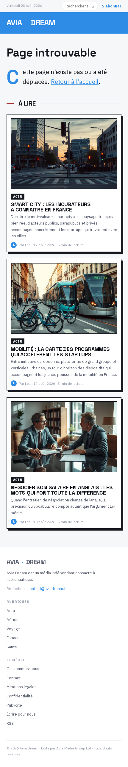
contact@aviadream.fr (47, 588)
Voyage (13, 628)
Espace (13, 637)
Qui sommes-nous (23, 668)
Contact (14, 677)
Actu (11, 610)
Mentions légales (22, 686)
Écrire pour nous (21, 714)
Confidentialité (20, 696)
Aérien (12, 619)
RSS (10, 723)
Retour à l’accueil (75, 82)
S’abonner (111, 6)
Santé (12, 647)
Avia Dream (31, 23)
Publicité (14, 705)
